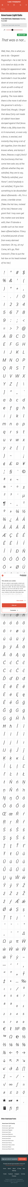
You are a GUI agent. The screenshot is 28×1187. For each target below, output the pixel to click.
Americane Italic (6, 1132)
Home (4, 1168)
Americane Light (6, 1126)
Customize (13, 610)
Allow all (14, 605)
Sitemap (14, 1170)
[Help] (14, 5)
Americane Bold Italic (8, 1140)
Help (24, 1168)
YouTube (23, 1174)
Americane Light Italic (8, 1128)
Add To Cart (22, 35)
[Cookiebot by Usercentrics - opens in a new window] (20, 575)
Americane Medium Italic (9, 1136)
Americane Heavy (7, 1142)
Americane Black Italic (8, 1149)
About (14, 1168)
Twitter (4, 1174)
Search (9, 1168)
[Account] (2, 5)
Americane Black (6, 1147)
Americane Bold (6, 1138)
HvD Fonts (8, 19)
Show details (20, 600)
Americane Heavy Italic (8, 1145)
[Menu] (26, 5)
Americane (16, 19)
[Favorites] (8, 5)
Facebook (10, 1174)
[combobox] (14, 9)
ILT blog (19, 1168)
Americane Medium (7, 1134)
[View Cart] (20, 5)
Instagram (17, 1174)
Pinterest (14, 1176)
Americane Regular (7, 1130)
